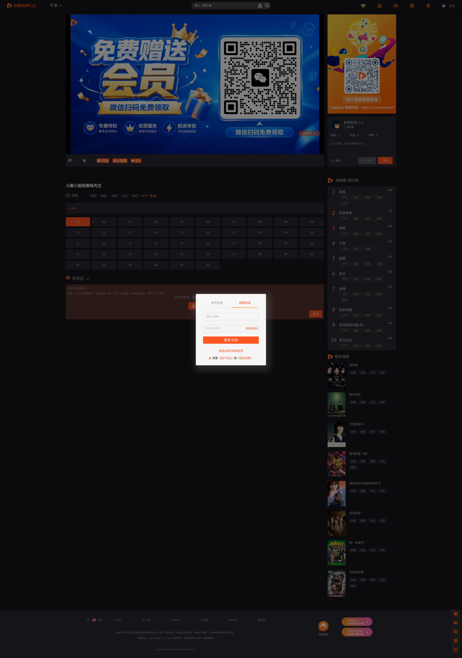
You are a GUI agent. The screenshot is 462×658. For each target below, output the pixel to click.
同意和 (232, 358)
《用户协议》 (226, 358)
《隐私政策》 (245, 358)
